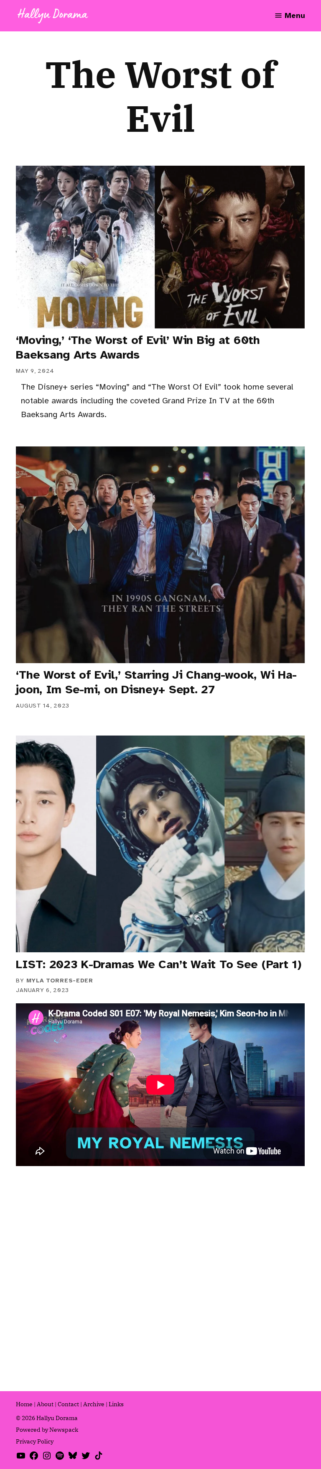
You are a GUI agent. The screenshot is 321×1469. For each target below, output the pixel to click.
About (45, 1404)
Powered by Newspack (47, 1429)
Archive (93, 1404)
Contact (68, 1404)
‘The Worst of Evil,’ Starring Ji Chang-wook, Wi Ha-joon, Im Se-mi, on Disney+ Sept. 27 (156, 682)
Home (24, 1404)
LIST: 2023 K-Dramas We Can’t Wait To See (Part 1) (158, 964)
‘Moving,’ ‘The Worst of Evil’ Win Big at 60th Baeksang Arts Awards (138, 347)
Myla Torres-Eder (59, 980)
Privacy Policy (35, 1441)
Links (116, 1404)
